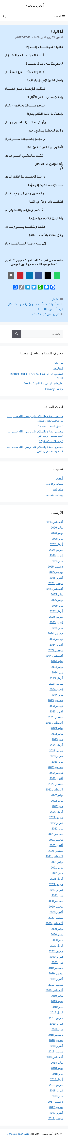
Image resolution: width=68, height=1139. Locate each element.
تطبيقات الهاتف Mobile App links (43, 383)
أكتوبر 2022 (56, 778)
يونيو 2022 (57, 800)
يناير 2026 (57, 561)
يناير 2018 (57, 1096)
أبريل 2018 (56, 1079)
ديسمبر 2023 (55, 700)
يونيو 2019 (57, 1001)
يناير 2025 (57, 627)
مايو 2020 (57, 940)
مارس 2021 (56, 884)
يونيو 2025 (57, 600)
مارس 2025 (56, 616)
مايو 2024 (57, 672)
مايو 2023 (57, 739)
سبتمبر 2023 (55, 717)
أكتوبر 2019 (56, 979)
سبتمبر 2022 (55, 784)
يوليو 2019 (57, 995)
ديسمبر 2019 (55, 967)
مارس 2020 (56, 951)
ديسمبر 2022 (55, 767)
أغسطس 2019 (54, 990)
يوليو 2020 (57, 928)
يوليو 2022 (57, 795)
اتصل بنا (58, 368)
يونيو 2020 (57, 934)
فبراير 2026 (56, 555)
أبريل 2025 (56, 611)
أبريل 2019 (56, 1012)
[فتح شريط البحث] (4, 16)
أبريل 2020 (56, 945)
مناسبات (58, 489)
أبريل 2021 (56, 878)
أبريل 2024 (56, 678)
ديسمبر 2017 (55, 1101)
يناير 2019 (57, 1029)
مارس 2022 (56, 817)
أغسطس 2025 (54, 588)
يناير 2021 (57, 895)
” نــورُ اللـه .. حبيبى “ (50, 426)
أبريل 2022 (56, 811)
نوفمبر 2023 (56, 706)
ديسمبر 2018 (55, 1034)
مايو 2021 (57, 873)
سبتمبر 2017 (55, 1118)
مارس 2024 (56, 683)
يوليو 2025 (57, 594)
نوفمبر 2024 (56, 639)
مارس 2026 (56, 549)
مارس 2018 (56, 1085)
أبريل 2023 (56, 745)
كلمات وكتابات (54, 483)
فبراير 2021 (56, 889)
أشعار (55, 299)
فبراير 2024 (56, 689)
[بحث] (16, 334)
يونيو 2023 (57, 733)
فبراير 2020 (56, 956)
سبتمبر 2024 (55, 650)
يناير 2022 (57, 828)
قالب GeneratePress (18, 1133)
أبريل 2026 (56, 544)
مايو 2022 (57, 806)
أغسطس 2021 (54, 856)
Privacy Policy (54, 389)
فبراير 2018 (56, 1090)
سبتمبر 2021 (55, 850)
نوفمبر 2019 (56, 973)
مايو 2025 (57, 605)
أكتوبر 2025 (56, 577)
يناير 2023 (57, 761)
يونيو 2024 (57, 667)
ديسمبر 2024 (55, 633)
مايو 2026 (57, 538)
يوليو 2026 (57, 527)
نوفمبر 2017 (56, 1107)
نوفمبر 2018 (56, 1040)
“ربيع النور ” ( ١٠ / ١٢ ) (45, 314)
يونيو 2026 (57, 533)
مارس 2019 (56, 1018)
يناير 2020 (57, 962)
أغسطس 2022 (54, 789)
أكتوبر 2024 (56, 644)
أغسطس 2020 (54, 923)
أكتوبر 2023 (56, 711)
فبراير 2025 (56, 622)
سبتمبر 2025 (55, 583)
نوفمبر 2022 (56, 772)
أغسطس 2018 (54, 1057)
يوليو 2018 (57, 1062)
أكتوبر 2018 (56, 1046)
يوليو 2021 (57, 862)
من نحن (58, 362)
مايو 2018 (57, 1073)
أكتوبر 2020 (56, 912)
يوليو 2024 (57, 661)
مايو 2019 (57, 1007)
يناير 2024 (57, 694)
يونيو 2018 (57, 1068)
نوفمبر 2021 (56, 839)
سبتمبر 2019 (55, 984)
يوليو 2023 (57, 728)
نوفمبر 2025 (56, 572)
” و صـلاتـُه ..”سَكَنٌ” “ (51, 441)
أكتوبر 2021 (56, 845)
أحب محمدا (34, 5)
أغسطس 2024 (54, 655)
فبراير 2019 (56, 1023)
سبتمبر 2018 (55, 1051)
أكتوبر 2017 (56, 1112)
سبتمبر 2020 (55, 917)
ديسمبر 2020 (55, 901)
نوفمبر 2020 (56, 906)
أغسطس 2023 (54, 722)
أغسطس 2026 (54, 522)
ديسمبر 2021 (55, 834)
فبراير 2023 (56, 756)
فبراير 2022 (56, 823)
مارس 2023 (56, 750)
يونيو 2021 (57, 867)
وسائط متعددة (54, 495)
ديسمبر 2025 (55, 566)
